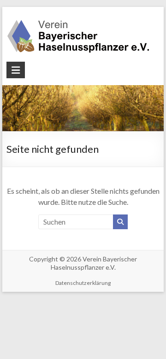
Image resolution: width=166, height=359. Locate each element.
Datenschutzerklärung (83, 282)
